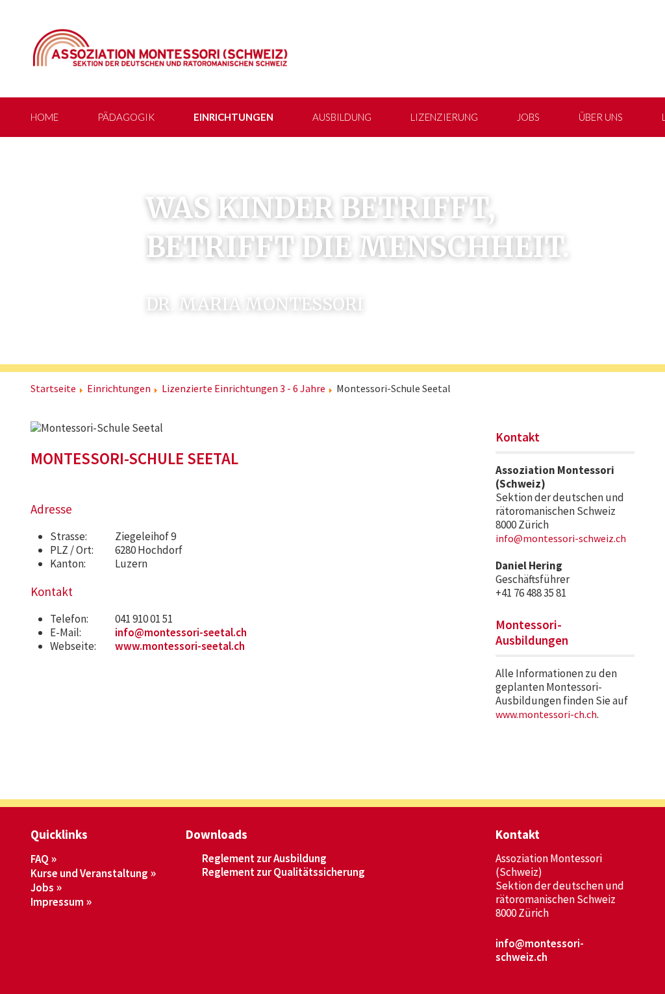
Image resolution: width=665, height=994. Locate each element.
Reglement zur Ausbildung (264, 858)
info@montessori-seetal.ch (181, 632)
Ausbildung (341, 117)
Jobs (528, 117)
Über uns (601, 117)
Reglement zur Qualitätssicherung (283, 872)
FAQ (40, 859)
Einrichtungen (233, 117)
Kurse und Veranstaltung (89, 873)
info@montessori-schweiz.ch (561, 538)
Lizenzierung (444, 117)
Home (44, 117)
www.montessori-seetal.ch (180, 646)
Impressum (57, 902)
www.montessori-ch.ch (546, 714)
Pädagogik (126, 117)
